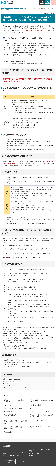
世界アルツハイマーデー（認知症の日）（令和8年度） (15, 400)
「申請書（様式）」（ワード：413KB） (21, 275)
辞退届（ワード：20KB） (17, 321)
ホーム (2, 8)
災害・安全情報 (53, 3)
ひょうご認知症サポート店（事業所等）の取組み (17, 366)
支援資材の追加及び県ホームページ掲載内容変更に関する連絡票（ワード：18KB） (31, 318)
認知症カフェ (33, 408)
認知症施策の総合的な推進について (14, 360)
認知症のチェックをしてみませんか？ (40, 411)
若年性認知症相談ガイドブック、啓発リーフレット (41, 427)
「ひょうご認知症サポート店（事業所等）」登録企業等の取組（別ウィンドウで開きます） (28, 63)
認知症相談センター (9, 411)
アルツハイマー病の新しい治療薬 (13, 408)
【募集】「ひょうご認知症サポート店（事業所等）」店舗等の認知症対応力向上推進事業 (15, 421)
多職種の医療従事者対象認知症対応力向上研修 (41, 400)
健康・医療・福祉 (9, 8)
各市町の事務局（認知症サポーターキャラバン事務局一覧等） (28, 210)
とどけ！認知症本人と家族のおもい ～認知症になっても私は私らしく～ (15, 427)
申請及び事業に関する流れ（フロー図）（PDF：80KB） (24, 342)
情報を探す (47, 3)
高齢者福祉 (16, 8)
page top (28, 441)
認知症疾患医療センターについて (13, 432)
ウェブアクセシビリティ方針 (34, 454)
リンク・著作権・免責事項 (34, 450)
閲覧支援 (42, 3)
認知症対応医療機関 (35, 405)
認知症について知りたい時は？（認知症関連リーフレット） (41, 415)
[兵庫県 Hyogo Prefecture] (7, 2)
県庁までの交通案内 (9, 461)
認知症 (21, 8)
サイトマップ (45, 453)
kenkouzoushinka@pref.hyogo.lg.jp (24, 52)
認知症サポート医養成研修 (37, 420)
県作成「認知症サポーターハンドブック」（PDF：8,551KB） (25, 257)
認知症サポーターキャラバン (44, 362)
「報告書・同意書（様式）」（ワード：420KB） (23, 289)
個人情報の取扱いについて (47, 450)
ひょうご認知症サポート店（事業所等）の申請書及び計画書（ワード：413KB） (28, 39)
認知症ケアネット (9, 405)
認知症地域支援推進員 (10, 415)
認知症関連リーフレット (11, 364)
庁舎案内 (22, 461)
